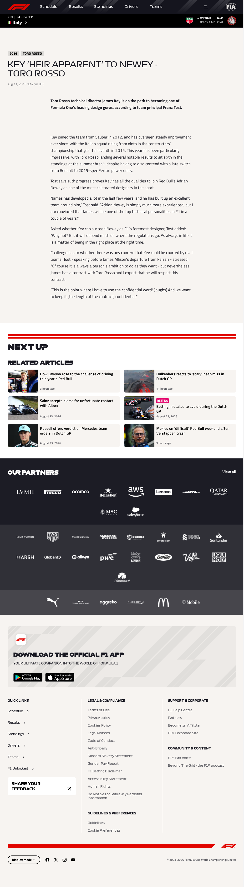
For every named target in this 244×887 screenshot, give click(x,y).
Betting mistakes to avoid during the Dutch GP (191, 409)
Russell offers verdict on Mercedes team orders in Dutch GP (73, 431)
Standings (103, 6)
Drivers (131, 6)
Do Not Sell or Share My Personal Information (115, 796)
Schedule (48, 6)
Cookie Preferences (104, 830)
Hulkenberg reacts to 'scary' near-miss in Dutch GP (190, 377)
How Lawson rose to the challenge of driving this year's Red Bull (76, 377)
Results (76, 6)
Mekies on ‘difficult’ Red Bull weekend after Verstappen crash (192, 431)
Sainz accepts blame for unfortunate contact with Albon (76, 403)
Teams (156, 6)
